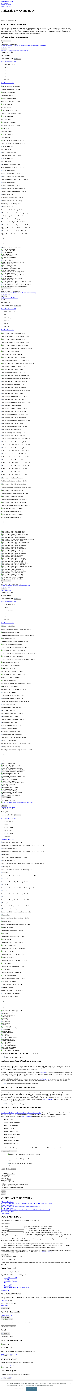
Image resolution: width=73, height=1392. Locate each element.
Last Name (26, 1228)
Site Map (6, 1279)
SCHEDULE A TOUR (7, 1365)
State (2, 1173)
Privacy (50, 1251)
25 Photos (4, 49)
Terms (43, 1251)
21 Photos (4, 589)
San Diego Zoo (47, 1099)
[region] (36, 1386)
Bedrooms (3, 1178)
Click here (3, 1300)
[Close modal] (1, 841)
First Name (26, 1226)
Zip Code (31, 1232)
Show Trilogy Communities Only (13, 1187)
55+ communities (27, 1116)
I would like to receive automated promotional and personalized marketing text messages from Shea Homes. (33, 1243)
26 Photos (4, 805)
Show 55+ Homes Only (11, 1186)
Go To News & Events (7, 1211)
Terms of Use (8, 1284)
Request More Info (6, 4)
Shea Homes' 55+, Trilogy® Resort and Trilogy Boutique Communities (21, 1113)
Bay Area (43, 1072)
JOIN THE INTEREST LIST (9, 1354)
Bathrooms (4, 1180)
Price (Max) (4, 1177)
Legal (5, 1282)
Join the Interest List (6, 1315)
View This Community (7, 83)
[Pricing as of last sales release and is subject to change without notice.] (17, 59)
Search (3, 1190)
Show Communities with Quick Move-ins (16, 1184)
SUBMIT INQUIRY (7, 1377)
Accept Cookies (31, 1388)
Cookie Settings (19, 1388)
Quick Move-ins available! (8, 61)
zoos (11, 1093)
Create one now (5, 1305)
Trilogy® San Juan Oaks (8, 807)
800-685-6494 (5, 3)
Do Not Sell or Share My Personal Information (17, 1287)
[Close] (70, 1384)
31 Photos (4, 296)
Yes (2, 1326)
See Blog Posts (5, 1213)
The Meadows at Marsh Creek (9, 298)
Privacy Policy (8, 1286)
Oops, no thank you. (10, 1326)
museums (23, 1093)
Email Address (30, 1230)
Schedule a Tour (5, 47)
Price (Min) (4, 1175)
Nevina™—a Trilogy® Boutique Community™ (14, 50)
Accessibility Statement (10, 1281)
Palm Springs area (44, 1079)
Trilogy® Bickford (6, 590)
